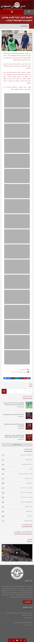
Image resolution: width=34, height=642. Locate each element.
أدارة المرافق (29, 459)
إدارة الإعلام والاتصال (26, 464)
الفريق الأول (20, 372)
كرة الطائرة (29, 511)
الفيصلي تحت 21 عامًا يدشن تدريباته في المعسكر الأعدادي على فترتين (19, 614)
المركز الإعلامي (23, 369)
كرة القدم (14, 372)
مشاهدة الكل (17, 444)
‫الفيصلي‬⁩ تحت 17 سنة (26, 492)
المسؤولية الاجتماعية (26, 502)
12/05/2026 (21, 428)
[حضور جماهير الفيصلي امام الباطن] (17, 552)
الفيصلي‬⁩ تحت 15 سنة (26, 488)
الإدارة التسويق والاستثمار (25, 474)
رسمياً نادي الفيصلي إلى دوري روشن (13, 414)
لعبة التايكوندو (28, 521)
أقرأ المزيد (27, 602)
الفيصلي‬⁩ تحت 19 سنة (26, 497)
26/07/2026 (20, 407)
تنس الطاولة (28, 506)
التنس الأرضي (28, 478)
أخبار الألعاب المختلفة (26, 455)
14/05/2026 (21, 416)
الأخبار (25, 372)
